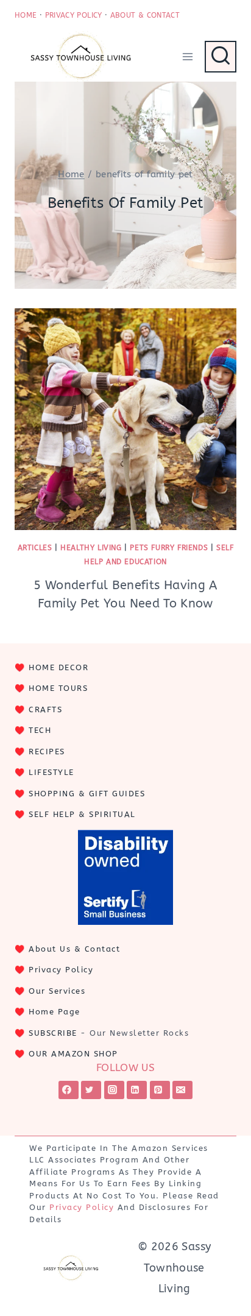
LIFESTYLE (51, 772)
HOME (26, 15)
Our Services (57, 991)
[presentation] (125, 419)
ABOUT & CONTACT (145, 15)
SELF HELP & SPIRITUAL (82, 814)
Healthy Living (90, 547)
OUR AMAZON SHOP (73, 1053)
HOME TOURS (58, 688)
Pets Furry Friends (169, 547)
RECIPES (47, 751)
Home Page (54, 1011)
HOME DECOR (58, 667)
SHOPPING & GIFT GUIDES (87, 793)
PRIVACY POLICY (73, 15)
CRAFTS (45, 709)
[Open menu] (187, 56)
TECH (40, 730)
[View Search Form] (220, 57)
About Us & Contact (74, 948)
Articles (35, 547)
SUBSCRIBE (53, 1033)
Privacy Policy (61, 969)
